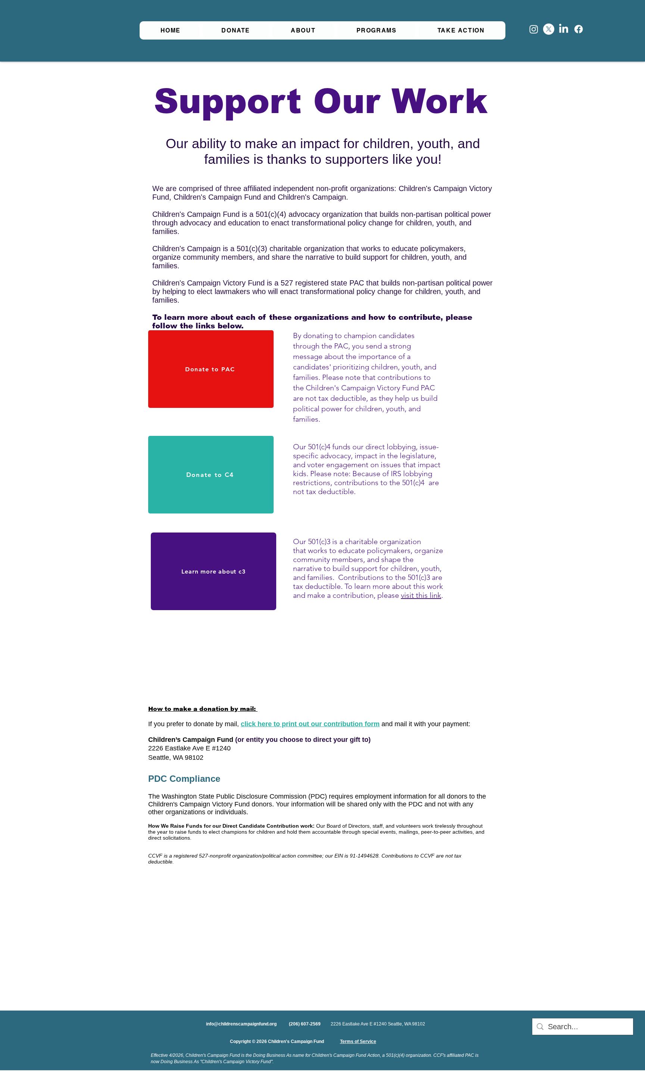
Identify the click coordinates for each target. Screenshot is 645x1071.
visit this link (421, 595)
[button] (303, 30)
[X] (548, 29)
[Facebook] (578, 29)
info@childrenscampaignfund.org (241, 1024)
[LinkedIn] (563, 29)
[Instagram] (533, 29)
